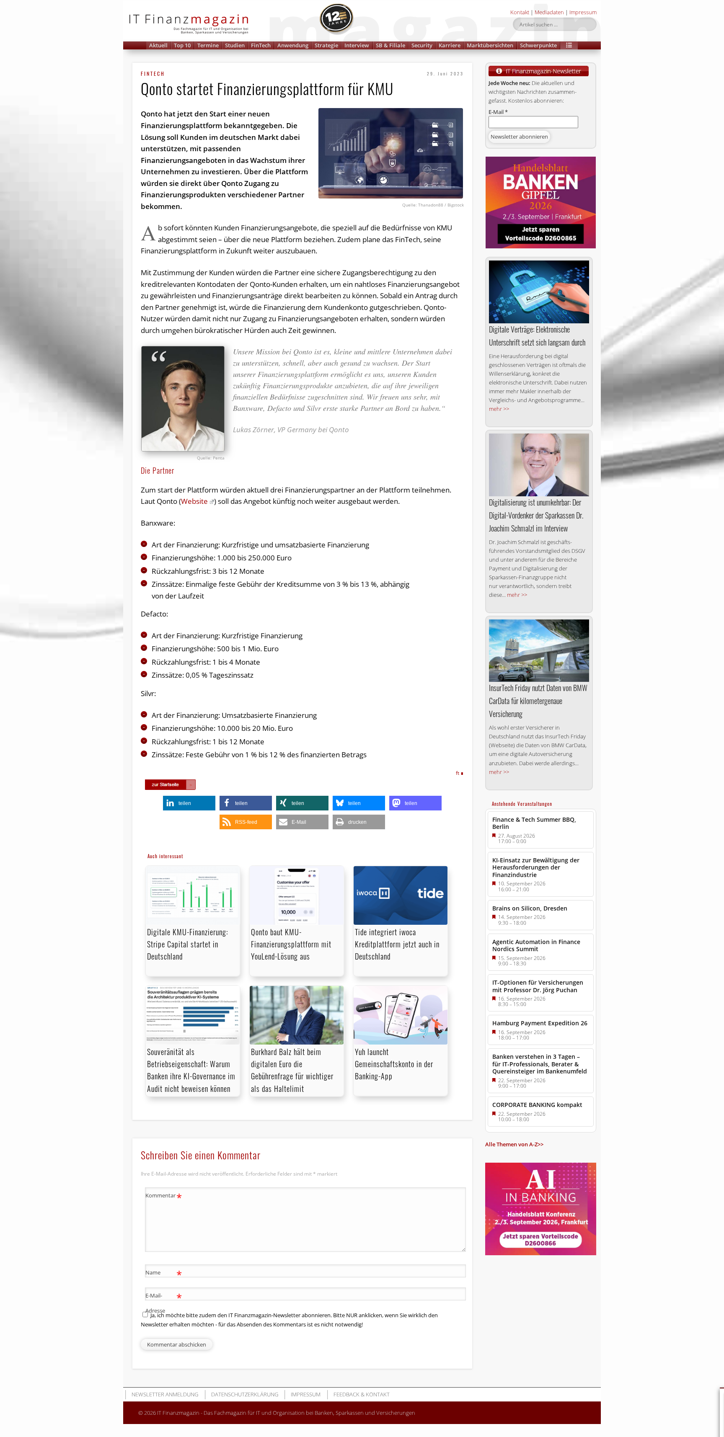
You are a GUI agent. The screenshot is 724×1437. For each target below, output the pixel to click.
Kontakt (519, 12)
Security (421, 45)
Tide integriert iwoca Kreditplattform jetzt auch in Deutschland (397, 944)
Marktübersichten (490, 45)
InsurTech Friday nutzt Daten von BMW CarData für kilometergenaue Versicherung (538, 700)
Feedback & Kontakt (362, 1394)
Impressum (583, 12)
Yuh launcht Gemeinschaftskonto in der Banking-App (394, 1063)
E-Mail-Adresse (163, 1302)
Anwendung (292, 45)
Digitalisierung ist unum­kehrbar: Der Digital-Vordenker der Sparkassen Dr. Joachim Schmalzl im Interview (536, 515)
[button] (569, 45)
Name (163, 1273)
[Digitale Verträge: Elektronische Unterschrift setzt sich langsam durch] (539, 292)
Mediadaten (549, 12)
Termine (208, 45)
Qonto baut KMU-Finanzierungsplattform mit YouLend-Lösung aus (291, 944)
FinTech (261, 45)
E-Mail (498, 112)
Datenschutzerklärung (244, 1394)
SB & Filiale (390, 45)
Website (194, 501)
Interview (356, 45)
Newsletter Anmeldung (165, 1394)
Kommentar (163, 1196)
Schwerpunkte (538, 45)
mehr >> (499, 409)
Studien (235, 45)
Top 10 (182, 45)
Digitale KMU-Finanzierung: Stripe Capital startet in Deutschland (187, 944)
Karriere (449, 45)
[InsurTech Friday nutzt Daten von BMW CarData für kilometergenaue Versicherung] (539, 650)
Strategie (326, 45)
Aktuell (158, 45)
